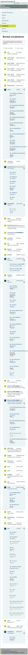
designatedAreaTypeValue (14, 105)
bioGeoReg (14, 286)
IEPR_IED (10, 448)
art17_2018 (10, 80)
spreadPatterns (14, 366)
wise (8, 626)
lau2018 (9, 474)
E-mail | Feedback (6, 650)
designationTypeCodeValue (14, 117)
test (8, 528)
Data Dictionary (13, 9)
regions (13, 140)
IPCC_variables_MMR (14, 268)
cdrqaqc (14, 292)
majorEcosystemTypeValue (14, 134)
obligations (14, 192)
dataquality (10, 203)
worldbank (10, 631)
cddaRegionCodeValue (14, 93)
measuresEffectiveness (14, 310)
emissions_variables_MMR (14, 264)
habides (9, 275)
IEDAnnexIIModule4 (11, 400)
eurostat (9, 238)
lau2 (8, 470)
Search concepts (20, 48)
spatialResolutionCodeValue (14, 153)
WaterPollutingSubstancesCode (14, 439)
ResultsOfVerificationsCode (14, 420)
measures (14, 304)
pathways (14, 331)
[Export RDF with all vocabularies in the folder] (24, 90)
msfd (8, 487)
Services (4, 28)
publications (11, 517)
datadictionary (11, 167)
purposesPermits (14, 337)
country (13, 637)
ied (8, 380)
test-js (13, 571)
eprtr (8, 218)
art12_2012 (10, 58)
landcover (10, 461)
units (13, 373)
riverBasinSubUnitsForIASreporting (14, 351)
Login (16, 3)
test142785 (14, 577)
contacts (14, 172)
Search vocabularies (9, 48)
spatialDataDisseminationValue (14, 146)
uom (8, 620)
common (10, 161)
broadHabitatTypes (14, 492)
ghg (8, 258)
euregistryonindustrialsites (11, 232)
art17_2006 (10, 69)
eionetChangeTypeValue (14, 122)
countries (14, 300)
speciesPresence (14, 359)
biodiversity (10, 85)
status (13, 197)
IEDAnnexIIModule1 (11, 386)
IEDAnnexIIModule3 (11, 391)
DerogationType (14, 414)
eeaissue (14, 186)
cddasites (14, 99)
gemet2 (9, 254)
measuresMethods (14, 317)
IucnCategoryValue (14, 128)
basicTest (14, 532)
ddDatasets (14, 176)
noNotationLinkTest (14, 566)
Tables (3, 18)
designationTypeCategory (14, 110)
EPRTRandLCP (11, 225)
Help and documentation (7, 12)
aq (8, 52)
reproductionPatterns (14, 344)
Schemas (4, 23)
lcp (8, 481)
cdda (8, 89)
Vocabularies (5, 26)
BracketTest (14, 537)
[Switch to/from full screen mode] (19, 3)
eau (12, 547)
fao (8, 243)
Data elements (5, 20)
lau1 (8, 466)
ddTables (14, 181)
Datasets (4, 15)
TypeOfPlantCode (14, 427)
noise (9, 512)
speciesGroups (14, 504)
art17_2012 (10, 74)
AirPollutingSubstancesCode (14, 407)
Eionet (8, 9)
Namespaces (5, 31)
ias (8, 280)
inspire (9, 455)
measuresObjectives (14, 324)
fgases (9, 249)
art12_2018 (10, 63)
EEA (8, 1)
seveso (9, 523)
